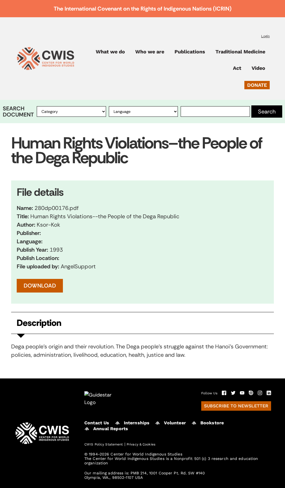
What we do (110, 52)
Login (265, 36)
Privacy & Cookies (141, 444)
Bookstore (212, 422)
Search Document (18, 111)
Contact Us (96, 422)
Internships (137, 422)
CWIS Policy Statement (103, 444)
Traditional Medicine (240, 52)
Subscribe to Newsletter (236, 405)
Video (258, 68)
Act (237, 68)
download (40, 285)
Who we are (149, 52)
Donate (257, 85)
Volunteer (175, 422)
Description (39, 323)
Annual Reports (110, 428)
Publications (190, 52)
